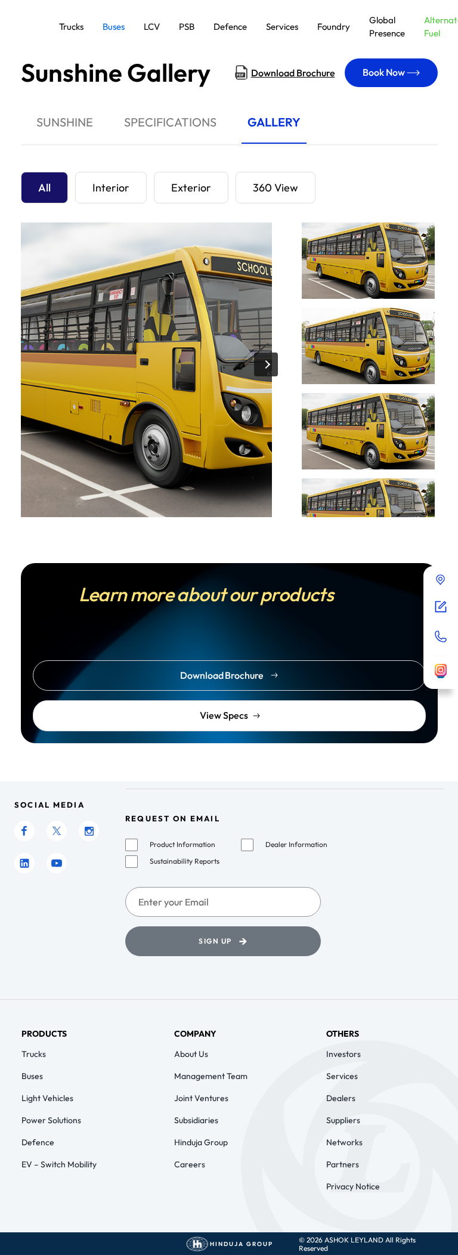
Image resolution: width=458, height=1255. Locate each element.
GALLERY (274, 122)
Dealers (340, 1098)
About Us (191, 1054)
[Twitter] (57, 831)
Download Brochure (293, 73)
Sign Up (223, 940)
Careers (189, 1164)
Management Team (210, 1076)
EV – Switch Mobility (59, 1164)
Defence (37, 1142)
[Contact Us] (441, 636)
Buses (32, 1076)
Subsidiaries (196, 1120)
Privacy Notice (353, 1186)
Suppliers (343, 1120)
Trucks (33, 1054)
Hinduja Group (201, 1142)
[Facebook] (24, 831)
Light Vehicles (47, 1098)
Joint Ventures (201, 1098)
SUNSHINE (64, 122)
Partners (342, 1164)
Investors (343, 1054)
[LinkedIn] (24, 863)
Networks (344, 1142)
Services (342, 1076)
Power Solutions (51, 1120)
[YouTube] (57, 863)
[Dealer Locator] (441, 580)
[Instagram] (89, 831)
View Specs (224, 715)
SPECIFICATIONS (170, 122)
